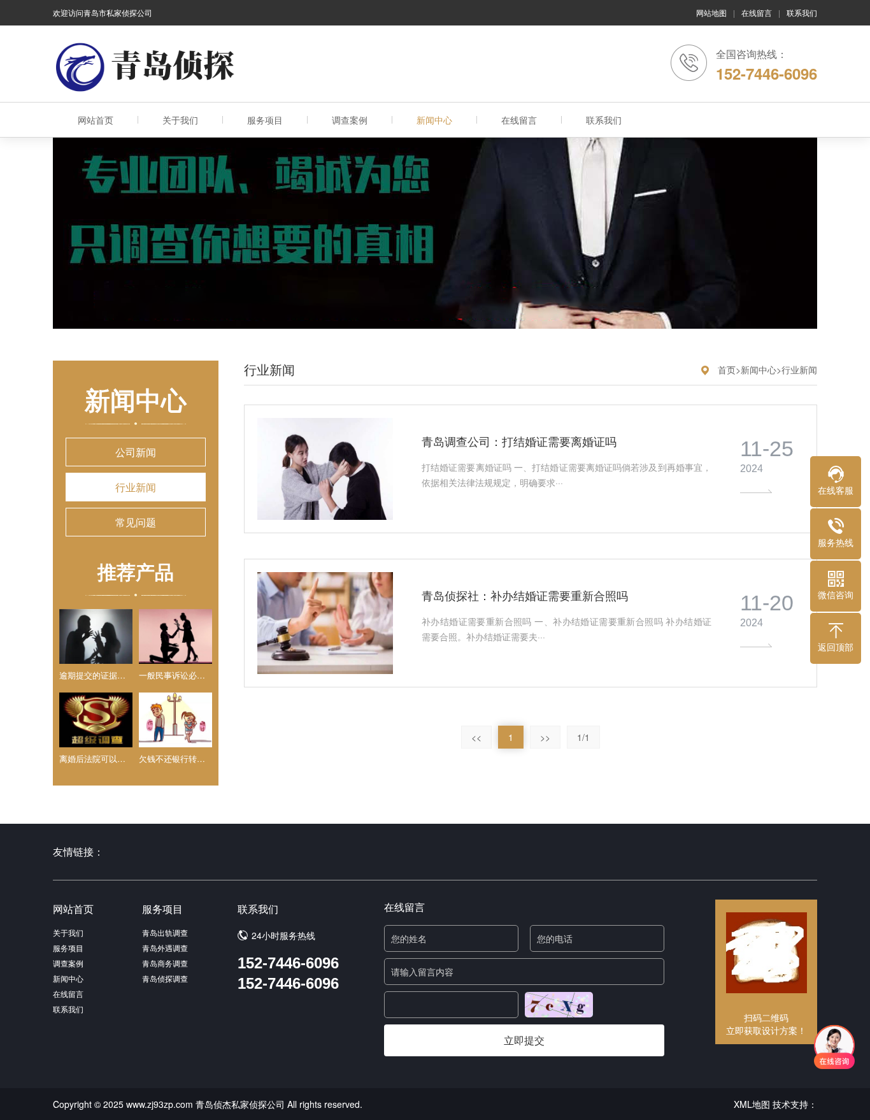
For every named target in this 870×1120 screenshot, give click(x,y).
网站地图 (711, 12)
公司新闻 (135, 452)
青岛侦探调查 (165, 978)
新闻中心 (434, 119)
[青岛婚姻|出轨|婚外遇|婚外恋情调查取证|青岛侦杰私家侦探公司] (148, 67)
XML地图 (752, 1104)
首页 (727, 369)
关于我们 (180, 119)
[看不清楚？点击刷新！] (559, 1004)
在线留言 (756, 12)
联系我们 (802, 12)
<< (476, 737)
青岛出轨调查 (165, 932)
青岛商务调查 (165, 963)
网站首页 (95, 119)
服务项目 (265, 119)
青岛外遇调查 (165, 947)
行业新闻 (135, 487)
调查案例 (349, 119)
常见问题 (135, 522)
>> (545, 737)
